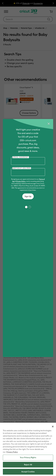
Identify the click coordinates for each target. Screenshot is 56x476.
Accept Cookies (28, 472)
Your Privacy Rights (28, 457)
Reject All (28, 464)
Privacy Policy (21, 181)
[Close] (48, 123)
